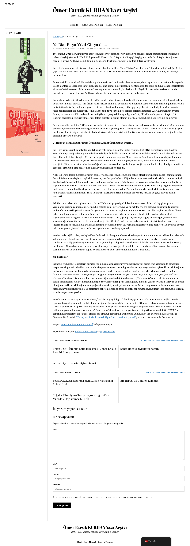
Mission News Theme (86, 542)
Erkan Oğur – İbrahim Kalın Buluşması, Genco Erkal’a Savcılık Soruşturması (84, 350)
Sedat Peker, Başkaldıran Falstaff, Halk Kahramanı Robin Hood (83, 382)
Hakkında (73, 24)
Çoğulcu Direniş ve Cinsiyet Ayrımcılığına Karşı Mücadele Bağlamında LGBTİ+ (81, 397)
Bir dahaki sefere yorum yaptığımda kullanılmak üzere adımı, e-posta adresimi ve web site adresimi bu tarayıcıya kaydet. (105, 497)
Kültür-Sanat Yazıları (92, 24)
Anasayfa (58, 36)
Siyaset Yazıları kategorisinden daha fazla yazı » (165, 372)
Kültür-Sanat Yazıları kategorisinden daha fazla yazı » (163, 340)
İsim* (55, 464)
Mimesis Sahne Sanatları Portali (77, 324)
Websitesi (57, 484)
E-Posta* (56, 474)
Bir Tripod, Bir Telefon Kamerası (139, 380)
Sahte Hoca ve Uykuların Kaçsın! (139, 348)
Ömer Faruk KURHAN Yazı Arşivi (95, 10)
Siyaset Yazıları (114, 24)
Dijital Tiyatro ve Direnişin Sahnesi (74, 363)
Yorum (55, 429)
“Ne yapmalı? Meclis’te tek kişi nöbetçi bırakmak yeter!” (106, 317)
